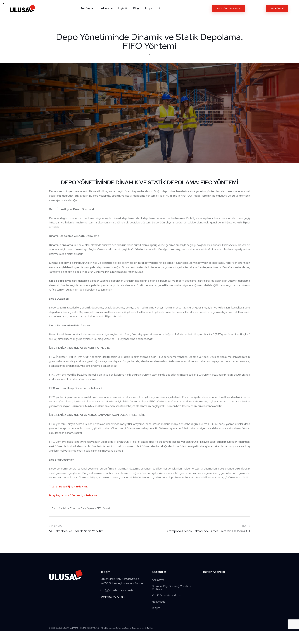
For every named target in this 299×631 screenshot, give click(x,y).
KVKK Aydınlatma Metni (166, 595)
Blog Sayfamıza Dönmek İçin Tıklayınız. (73, 495)
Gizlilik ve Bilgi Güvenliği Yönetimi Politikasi (171, 587)
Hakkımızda (158, 601)
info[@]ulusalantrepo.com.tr (116, 590)
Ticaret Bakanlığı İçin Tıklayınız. (68, 486)
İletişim (156, 608)
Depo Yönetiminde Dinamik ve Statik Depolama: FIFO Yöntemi (81, 508)
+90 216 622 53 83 (112, 597)
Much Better (147, 628)
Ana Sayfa (158, 580)
